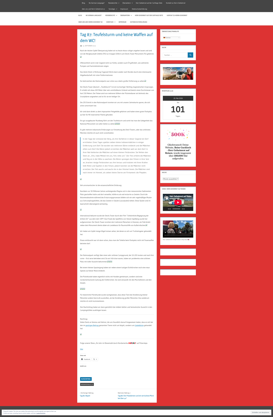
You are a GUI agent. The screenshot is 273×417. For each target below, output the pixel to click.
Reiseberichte (112, 3)
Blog (83, 3)
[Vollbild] (190, 209)
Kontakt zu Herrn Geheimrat (175, 3)
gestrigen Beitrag (92, 325)
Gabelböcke (139, 325)
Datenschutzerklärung (139, 9)
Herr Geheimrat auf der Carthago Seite (149, 3)
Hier (81, 349)
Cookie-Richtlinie (40, 413)
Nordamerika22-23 (87, 384)
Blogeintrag (86, 379)
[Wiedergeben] (166, 209)
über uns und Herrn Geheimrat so (93, 9)
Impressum (124, 9)
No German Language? (97, 3)
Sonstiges (112, 9)
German (168, 37)
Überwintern (126, 3)
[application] (178, 202)
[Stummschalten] (187, 209)
